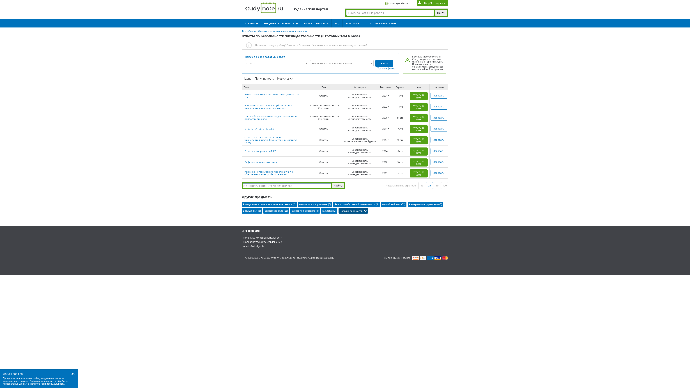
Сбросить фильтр (386, 68)
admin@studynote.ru (400, 3)
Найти (384, 63)
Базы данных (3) (252, 210)
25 (429, 185)
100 (444, 185)
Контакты (353, 23)
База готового (314, 23)
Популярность (264, 78)
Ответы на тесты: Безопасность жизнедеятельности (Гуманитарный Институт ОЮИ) (271, 140)
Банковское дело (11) (276, 210)
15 (421, 185)
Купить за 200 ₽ (418, 107)
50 (437, 185)
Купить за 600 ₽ (418, 173)
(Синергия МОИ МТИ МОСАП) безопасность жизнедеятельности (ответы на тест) (269, 107)
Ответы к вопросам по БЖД (260, 151)
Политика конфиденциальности (262, 237)
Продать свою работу (279, 23)
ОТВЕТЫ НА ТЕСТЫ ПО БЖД (259, 128)
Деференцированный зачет (261, 162)
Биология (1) (329, 210)
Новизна (283, 78)
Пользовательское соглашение (262, 242)
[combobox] (276, 63)
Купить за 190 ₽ (418, 118)
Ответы (252, 31)
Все (244, 31)
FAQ (337, 23)
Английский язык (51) (393, 204)
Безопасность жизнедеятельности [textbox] (332, 63)
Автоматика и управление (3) (315, 204)
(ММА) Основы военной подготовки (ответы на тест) (272, 96)
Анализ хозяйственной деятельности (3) (356, 204)
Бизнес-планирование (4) (305, 210)
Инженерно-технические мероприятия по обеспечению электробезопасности (269, 173)
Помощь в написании (381, 23)
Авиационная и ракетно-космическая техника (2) (269, 204)
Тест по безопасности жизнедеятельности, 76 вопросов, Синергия (271, 118)
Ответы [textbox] (251, 63)
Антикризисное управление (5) (425, 204)
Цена (247, 78)
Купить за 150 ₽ (418, 96)
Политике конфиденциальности (47, 383)
